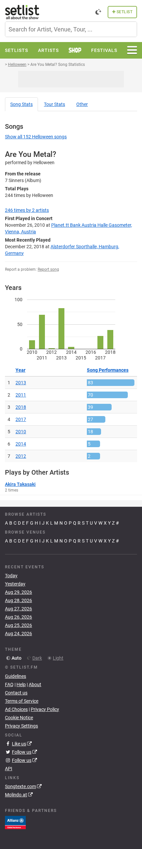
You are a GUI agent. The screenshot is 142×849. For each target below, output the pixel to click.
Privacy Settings (21, 726)
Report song (48, 269)
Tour (54, 104)
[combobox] (71, 29)
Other (82, 104)
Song (21, 104)
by (27, 210)
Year (20, 370)
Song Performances (107, 370)
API (8, 768)
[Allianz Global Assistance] (15, 822)
